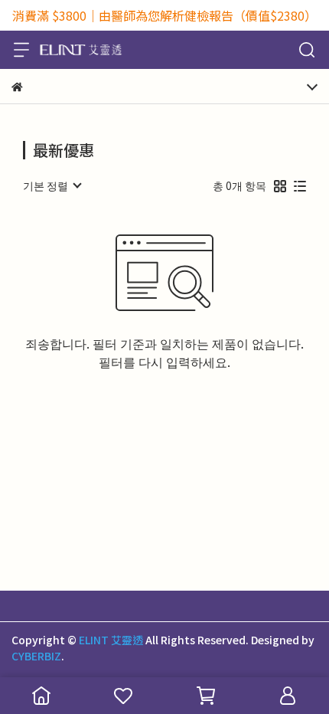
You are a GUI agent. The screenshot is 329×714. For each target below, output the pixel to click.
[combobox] (51, 185)
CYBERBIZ (36, 655)
